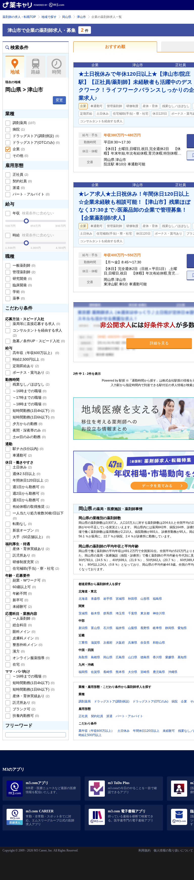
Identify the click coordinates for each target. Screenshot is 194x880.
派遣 (18, 188)
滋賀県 (95, 642)
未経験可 (22, 607)
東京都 (145, 613)
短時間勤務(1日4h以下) (33, 411)
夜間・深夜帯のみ (29, 430)
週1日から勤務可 (28, 487)
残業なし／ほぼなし (31, 384)
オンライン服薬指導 (31, 658)
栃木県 (95, 613)
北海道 (83, 598)
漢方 (18, 651)
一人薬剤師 (23, 618)
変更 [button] (59, 100)
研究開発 (22, 278)
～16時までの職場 (29, 391)
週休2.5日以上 (26, 474)
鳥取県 (83, 657)
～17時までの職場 (29, 397)
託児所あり (23, 555)
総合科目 (22, 625)
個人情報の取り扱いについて (173, 850)
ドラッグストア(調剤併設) (35, 136)
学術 (18, 292)
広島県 (120, 657)
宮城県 (120, 598)
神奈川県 (159, 613)
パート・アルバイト (31, 194)
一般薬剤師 (23, 265)
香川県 (157, 657)
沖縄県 (172, 672)
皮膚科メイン (25, 638)
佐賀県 (95, 672)
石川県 (107, 628)
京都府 (107, 642)
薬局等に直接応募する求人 (36, 324)
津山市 (81, 17)
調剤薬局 (23, 123)
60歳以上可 (24, 587)
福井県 (120, 628)
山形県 (145, 598)
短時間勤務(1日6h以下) (33, 417)
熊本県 (120, 672)
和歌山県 (159, 642)
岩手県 (107, 598)
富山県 (95, 628)
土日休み (22, 467)
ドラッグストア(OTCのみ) (36, 142)
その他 (20, 156)
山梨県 (132, 628)
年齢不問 (22, 593)
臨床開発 (22, 285)
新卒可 (20, 600)
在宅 (18, 664)
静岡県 (169, 628)
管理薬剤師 (23, 272)
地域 (14, 71)
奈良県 (145, 642)
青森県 (95, 598)
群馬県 (107, 613)
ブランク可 (23, 709)
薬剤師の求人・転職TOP (19, 17)
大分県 (132, 672)
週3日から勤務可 (28, 500)
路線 (35, 71)
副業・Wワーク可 (29, 580)
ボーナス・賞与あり (31, 372)
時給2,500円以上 (28, 359)
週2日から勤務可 (28, 493)
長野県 (145, 628)
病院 (18, 129)
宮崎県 (145, 672)
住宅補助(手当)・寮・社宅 (35, 568)
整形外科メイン (27, 645)
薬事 (18, 298)
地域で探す (49, 17)
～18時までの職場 (29, 404)
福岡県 (83, 672)
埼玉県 (120, 613)
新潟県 (83, 628)
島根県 (95, 657)
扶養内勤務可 (25, 716)
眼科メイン (23, 632)
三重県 (83, 642)
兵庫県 (132, 642)
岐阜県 (157, 628)
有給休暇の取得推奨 (31, 507)
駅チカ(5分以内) (27, 449)
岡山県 (66, 17)
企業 (18, 149)
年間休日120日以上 (30, 480)
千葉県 (132, 613)
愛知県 (182, 628)
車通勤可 (22, 455)
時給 (33, 235)
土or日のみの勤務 (29, 437)
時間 (56, 71)
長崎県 (107, 672)
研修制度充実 (25, 562)
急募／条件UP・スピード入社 (38, 341)
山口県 (132, 657)
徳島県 (145, 657)
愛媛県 (169, 657)
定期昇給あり (25, 366)
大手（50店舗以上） (31, 537)
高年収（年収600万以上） (35, 353)
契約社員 (22, 181)
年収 (33, 213)
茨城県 (83, 613)
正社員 (20, 174)
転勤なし (22, 524)
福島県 (157, 598)
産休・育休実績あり (31, 549)
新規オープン (25, 530)
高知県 (182, 657)
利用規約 (144, 850)
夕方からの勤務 (27, 424)
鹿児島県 (159, 672)
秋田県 (132, 598)
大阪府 (120, 642)
